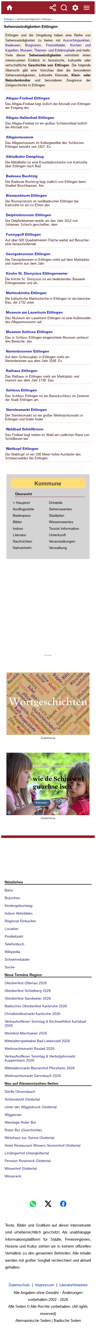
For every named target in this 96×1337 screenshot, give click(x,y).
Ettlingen (9, 19)
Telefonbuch (14, 944)
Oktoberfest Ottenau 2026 (26, 983)
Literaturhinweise (73, 1285)
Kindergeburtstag (19, 906)
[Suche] (64, 7)
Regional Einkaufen (20, 921)
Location (11, 929)
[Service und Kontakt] (75, 7)
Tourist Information (64, 528)
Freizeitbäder (55, 45)
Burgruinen (33, 45)
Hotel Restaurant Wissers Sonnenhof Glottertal (42, 1145)
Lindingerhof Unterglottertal (27, 1153)
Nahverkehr (22, 548)
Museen (26, 50)
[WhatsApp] (33, 1203)
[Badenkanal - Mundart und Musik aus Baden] (48, 784)
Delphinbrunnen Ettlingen (28, 215)
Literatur (19, 535)
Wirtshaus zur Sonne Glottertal (29, 1138)
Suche (10, 967)
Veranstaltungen (62, 541)
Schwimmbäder (17, 959)
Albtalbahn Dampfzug (25, 156)
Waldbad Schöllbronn (25, 429)
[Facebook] (63, 1203)
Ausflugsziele (23, 509)
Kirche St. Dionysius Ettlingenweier (37, 273)
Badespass (22, 515)
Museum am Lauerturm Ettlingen (34, 312)
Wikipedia (12, 952)
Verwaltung (58, 548)
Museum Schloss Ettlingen (29, 332)
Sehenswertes (60, 509)
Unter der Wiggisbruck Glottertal (31, 1107)
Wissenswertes (61, 522)
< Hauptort (21, 503)
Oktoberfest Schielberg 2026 (28, 991)
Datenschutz (19, 1285)
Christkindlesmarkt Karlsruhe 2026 (32, 1014)
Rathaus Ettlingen (21, 371)
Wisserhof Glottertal (21, 1168)
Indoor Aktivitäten (19, 913)
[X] (48, 1203)
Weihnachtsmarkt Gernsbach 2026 (33, 1076)
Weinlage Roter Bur (20, 1122)
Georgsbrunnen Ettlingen (28, 254)
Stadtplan (56, 515)
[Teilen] (52, 7)
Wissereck (13, 1176)
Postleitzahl (14, 936)
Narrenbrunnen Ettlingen (27, 351)
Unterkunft (57, 535)
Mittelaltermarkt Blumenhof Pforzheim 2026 (40, 1068)
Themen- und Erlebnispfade (54, 50)
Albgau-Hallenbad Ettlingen (30, 118)
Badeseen (12, 45)
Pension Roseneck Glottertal (28, 1161)
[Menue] (86, 7)
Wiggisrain (13, 1115)
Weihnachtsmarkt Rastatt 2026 (30, 1048)
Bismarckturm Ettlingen (26, 195)
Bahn (9, 890)
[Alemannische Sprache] (48, 703)
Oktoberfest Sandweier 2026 (28, 998)
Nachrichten (22, 541)
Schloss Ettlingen (21, 390)
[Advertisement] (48, 608)
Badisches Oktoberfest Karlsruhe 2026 (36, 1006)
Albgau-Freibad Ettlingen (28, 98)
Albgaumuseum (19, 137)
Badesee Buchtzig (22, 176)
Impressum (44, 1285)
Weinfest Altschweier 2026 (26, 1033)
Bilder (17, 522)
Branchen (12, 898)
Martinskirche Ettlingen (26, 293)
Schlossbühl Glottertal (22, 1099)
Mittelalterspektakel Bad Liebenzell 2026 (37, 1041)
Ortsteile (55, 503)
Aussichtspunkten (76, 40)
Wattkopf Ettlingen (22, 449)
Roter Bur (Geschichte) (23, 1130)
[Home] (9, 7)
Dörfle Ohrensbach (20, 1092)
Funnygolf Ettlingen (23, 234)
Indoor (18, 528)
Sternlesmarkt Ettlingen (26, 410)
